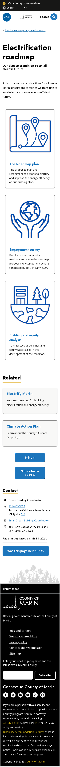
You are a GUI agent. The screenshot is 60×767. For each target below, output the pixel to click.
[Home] (25, 17)
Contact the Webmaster (25, 648)
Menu (7, 17)
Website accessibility (23, 636)
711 (23, 514)
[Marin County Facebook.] (5, 694)
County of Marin (35, 761)
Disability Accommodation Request (23, 732)
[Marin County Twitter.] (13, 694)
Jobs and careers (20, 631)
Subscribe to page (30, 472)
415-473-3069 (17, 506)
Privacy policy (18, 642)
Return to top (11, 589)
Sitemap (15, 653)
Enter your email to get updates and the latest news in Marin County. (27, 663)
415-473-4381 (11, 723)
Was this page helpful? (24, 551)
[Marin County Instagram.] (35, 694)
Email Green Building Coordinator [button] (29, 520)
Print (28, 457)
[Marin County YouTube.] (27, 694)
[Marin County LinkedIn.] (20, 694)
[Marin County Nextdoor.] (42, 694)
